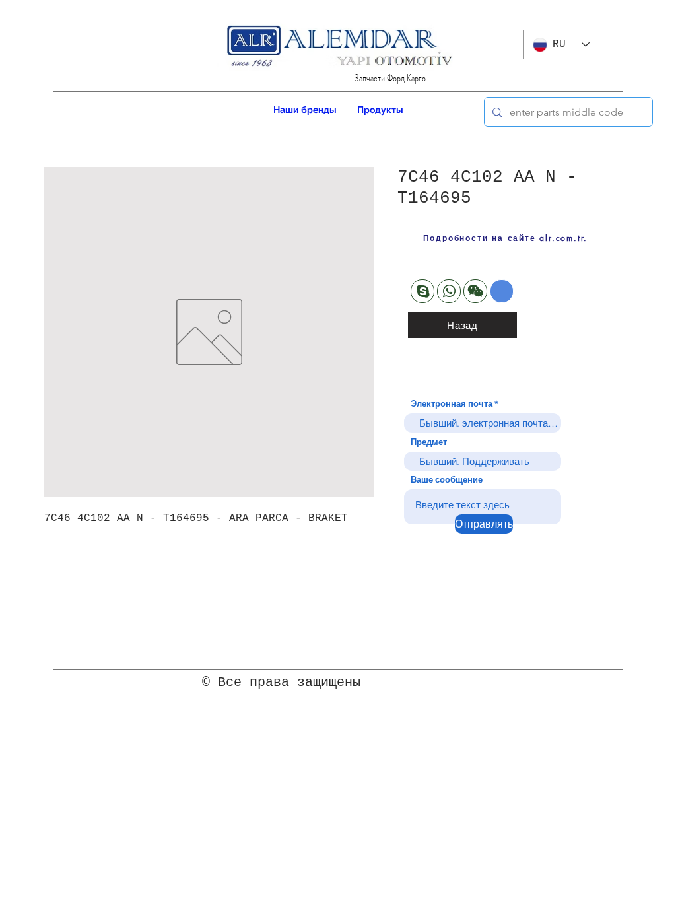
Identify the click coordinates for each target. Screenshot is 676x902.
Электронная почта (451, 403)
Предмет (429, 442)
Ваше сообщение (447, 479)
